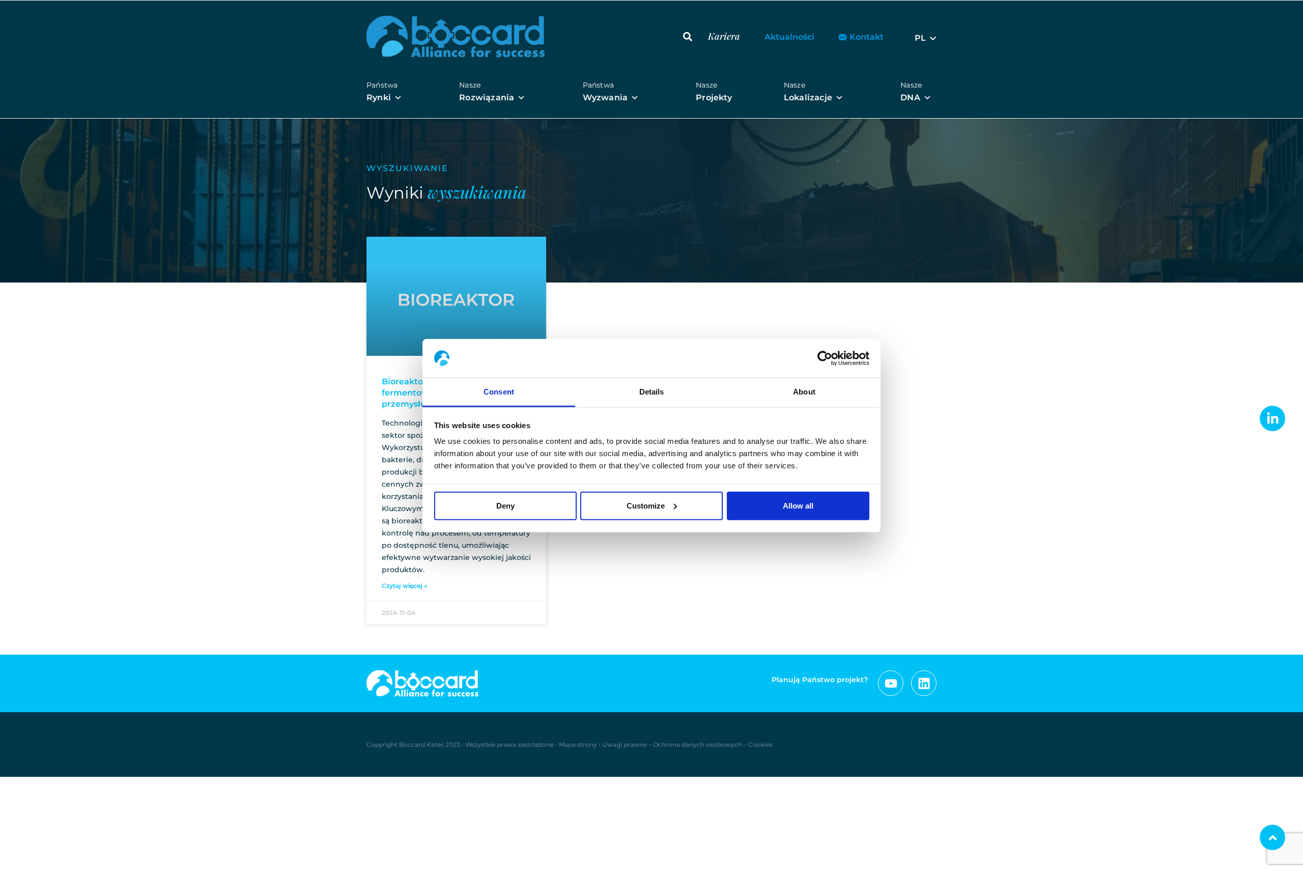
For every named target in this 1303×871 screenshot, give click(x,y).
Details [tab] (651, 391)
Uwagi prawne (624, 744)
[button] (687, 36)
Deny (505, 505)
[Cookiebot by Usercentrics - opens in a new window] (824, 358)
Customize (646, 505)
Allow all (798, 505)
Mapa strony (578, 744)
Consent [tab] (499, 391)
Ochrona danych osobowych (697, 744)
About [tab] (804, 391)
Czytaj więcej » (404, 585)
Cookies (760, 744)
